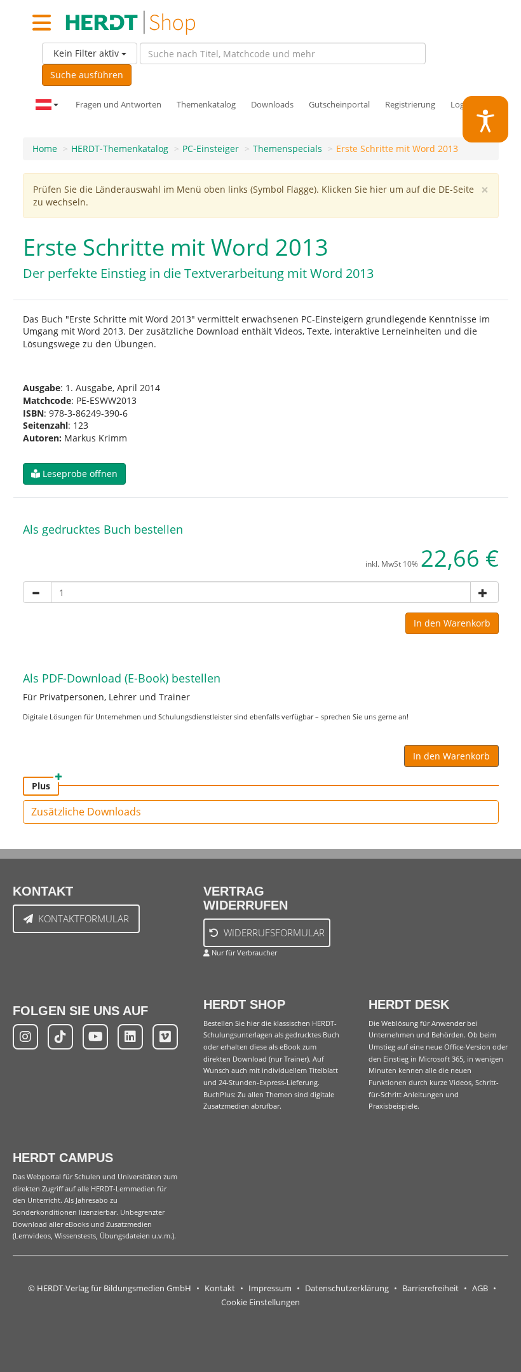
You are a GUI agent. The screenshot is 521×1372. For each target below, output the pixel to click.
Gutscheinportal (339, 104)
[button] (74, 474)
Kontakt (220, 1288)
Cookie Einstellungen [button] (260, 1302)
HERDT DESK (409, 1004)
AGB (480, 1288)
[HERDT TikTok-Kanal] (60, 1037)
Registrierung (410, 104)
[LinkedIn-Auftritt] (130, 1037)
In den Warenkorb (452, 623)
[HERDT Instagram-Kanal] (25, 1037)
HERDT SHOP (244, 1004)
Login (460, 104)
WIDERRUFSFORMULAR (274, 932)
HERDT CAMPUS (63, 1158)
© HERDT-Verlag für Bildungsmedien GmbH (109, 1288)
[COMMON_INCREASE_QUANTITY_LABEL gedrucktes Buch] (484, 592)
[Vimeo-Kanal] (165, 1037)
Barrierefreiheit (430, 1288)
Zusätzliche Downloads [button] (86, 812)
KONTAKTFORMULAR (83, 918)
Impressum (270, 1288)
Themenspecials (287, 148)
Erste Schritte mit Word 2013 (397, 148)
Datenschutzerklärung (347, 1288)
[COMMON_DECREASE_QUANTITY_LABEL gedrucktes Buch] (37, 592)
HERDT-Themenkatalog (119, 148)
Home (44, 148)
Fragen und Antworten (118, 104)
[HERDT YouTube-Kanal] (95, 1037)
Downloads (272, 104)
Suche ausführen (86, 75)
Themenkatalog (206, 104)
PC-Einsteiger (210, 148)
